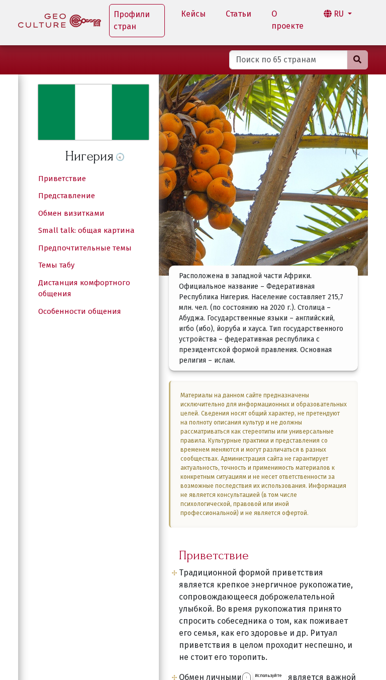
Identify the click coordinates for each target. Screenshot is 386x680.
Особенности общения (79, 311)
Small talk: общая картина (86, 230)
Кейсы (193, 14)
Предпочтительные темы (85, 247)
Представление (66, 195)
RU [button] (339, 14)
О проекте (287, 20)
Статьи (238, 14)
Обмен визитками (71, 213)
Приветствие (62, 178)
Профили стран (132, 20)
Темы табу (56, 265)
